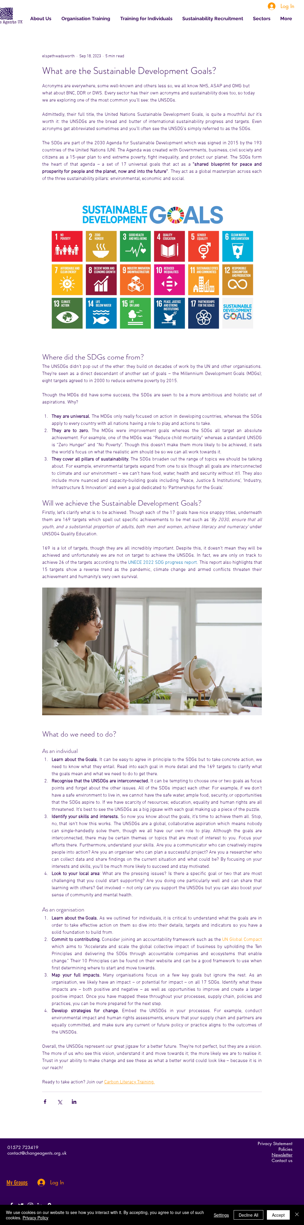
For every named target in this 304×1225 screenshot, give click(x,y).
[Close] (296, 1215)
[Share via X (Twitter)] (59, 1101)
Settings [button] (221, 1215)
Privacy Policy (35, 1218)
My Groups (17, 1182)
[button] (262, 18)
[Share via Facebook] (45, 1101)
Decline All (248, 1215)
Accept (278, 1215)
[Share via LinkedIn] (74, 1101)
